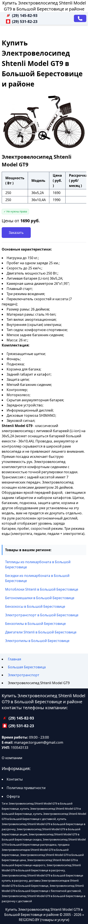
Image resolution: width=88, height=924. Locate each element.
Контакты (15, 779)
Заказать (16, 232)
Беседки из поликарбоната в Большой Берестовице (37, 578)
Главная (14, 659)
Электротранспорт (23, 675)
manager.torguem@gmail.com (38, 742)
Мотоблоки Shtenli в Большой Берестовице (41, 589)
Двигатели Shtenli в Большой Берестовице (40, 632)
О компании (12, 757)
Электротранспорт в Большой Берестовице (41, 615)
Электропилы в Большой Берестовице (37, 640)
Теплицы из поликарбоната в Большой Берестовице (37, 564)
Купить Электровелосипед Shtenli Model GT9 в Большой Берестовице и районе (44, 6)
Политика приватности (26, 787)
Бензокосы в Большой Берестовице (35, 606)
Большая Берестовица (27, 667)
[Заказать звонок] (80, 18)
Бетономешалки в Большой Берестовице (39, 598)
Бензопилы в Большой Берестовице (35, 623)
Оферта (13, 796)
